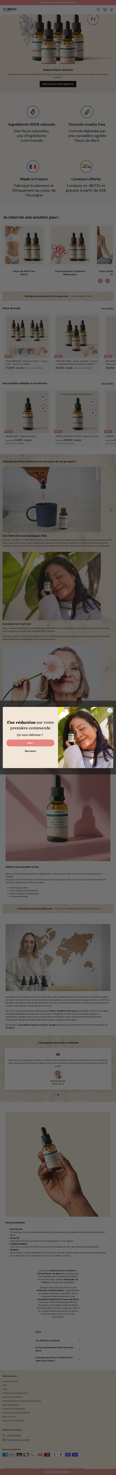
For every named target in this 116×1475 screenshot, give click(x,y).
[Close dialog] (109, 710)
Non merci (30, 751)
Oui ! (30, 742)
